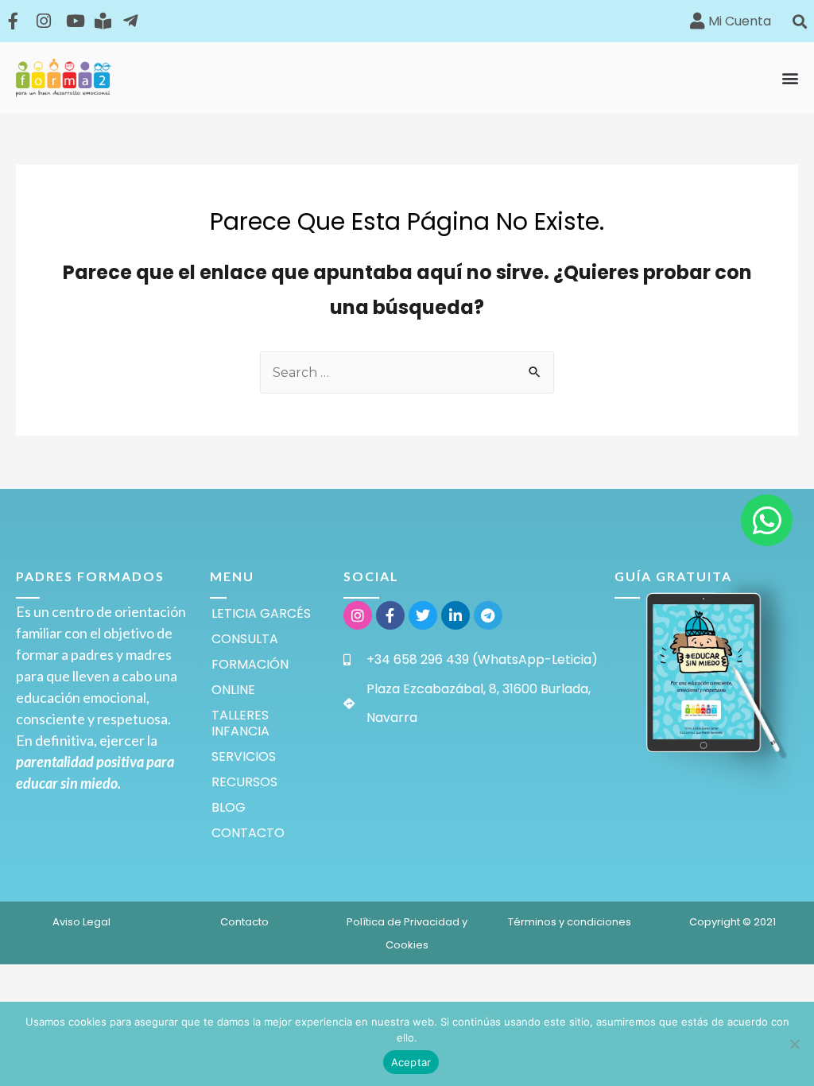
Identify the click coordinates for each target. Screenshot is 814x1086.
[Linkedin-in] (455, 615)
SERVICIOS (243, 756)
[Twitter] (423, 615)
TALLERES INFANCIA (240, 723)
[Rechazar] (794, 1044)
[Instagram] (357, 615)
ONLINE (233, 690)
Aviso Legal (81, 921)
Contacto (244, 921)
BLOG (228, 807)
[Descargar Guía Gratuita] (706, 672)
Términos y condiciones (569, 921)
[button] (800, 21)
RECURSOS (244, 782)
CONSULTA (244, 639)
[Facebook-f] (390, 615)
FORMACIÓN (250, 664)
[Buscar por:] (407, 372)
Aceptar (411, 1062)
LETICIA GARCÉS (261, 613)
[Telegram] (488, 615)
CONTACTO (248, 833)
